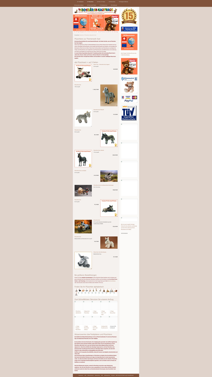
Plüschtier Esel (78, 84)
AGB (85, 375)
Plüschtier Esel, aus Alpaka (80, 170)
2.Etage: (103, 311)
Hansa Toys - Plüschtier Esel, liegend (101, 64)
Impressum (81, 375)
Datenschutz (97, 375)
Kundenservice (104, 327)
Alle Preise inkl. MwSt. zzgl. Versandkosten (125, 375)
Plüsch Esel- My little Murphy (100, 252)
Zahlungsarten (107, 375)
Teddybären (95, 312)
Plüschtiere (86, 312)
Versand (113, 375)
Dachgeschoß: (104, 326)
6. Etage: (95, 326)
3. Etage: (112, 311)
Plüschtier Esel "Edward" (99, 109)
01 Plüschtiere (86, 35)
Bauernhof (92, 35)
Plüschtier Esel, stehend (99, 150)
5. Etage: (86, 326)
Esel (95, 35)
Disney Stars (112, 312)
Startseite (81, 35)
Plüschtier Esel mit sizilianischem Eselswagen (104, 185)
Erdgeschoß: (87, 311)
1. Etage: (95, 311)
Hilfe (102, 375)
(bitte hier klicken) (112, 281)
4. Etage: (77, 326)
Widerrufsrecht (90, 375)
